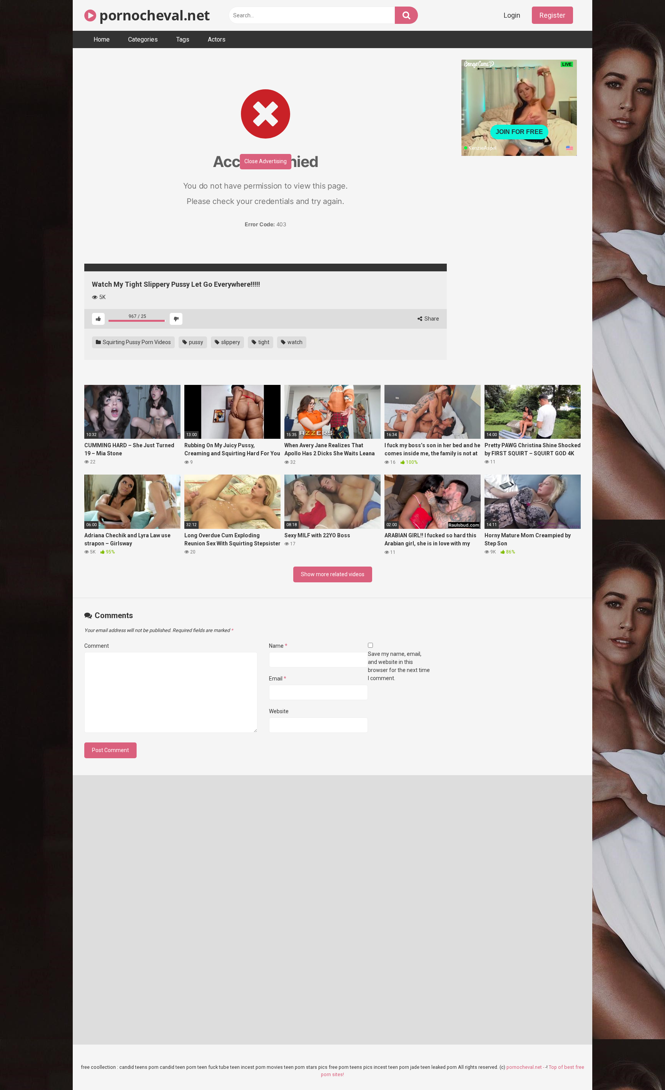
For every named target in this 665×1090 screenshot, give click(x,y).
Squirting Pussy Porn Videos (136, 342)
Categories (143, 39)
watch (294, 342)
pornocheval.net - (525, 1067)
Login (512, 15)
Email (277, 678)
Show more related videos (332, 574)
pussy (195, 342)
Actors (217, 39)
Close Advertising (265, 161)
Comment (96, 646)
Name (278, 646)
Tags (182, 39)
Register (552, 15)
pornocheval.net (153, 15)
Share (431, 319)
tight (263, 342)
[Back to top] (639, 1067)
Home (102, 39)
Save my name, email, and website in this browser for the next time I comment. (399, 666)
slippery (230, 342)
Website (279, 711)
